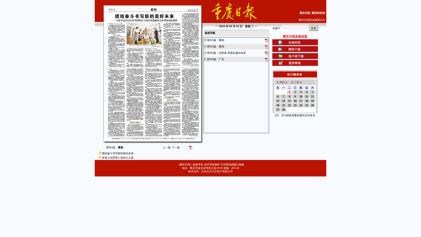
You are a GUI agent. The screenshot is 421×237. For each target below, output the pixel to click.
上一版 (167, 147)
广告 (221, 59)
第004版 (211, 59)
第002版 (211, 46)
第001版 (211, 40)
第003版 (211, 52)
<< (216, 26)
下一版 (176, 147)
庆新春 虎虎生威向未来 (232, 52)
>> (255, 26)
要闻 (221, 40)
